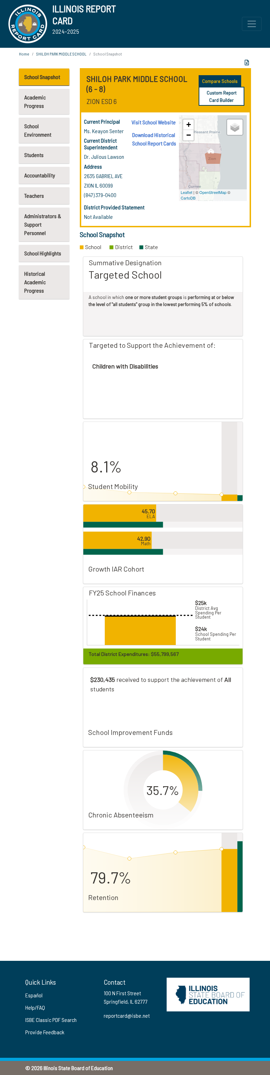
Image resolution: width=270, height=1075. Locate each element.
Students (34, 154)
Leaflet (186, 192)
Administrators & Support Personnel (42, 224)
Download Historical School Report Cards (154, 138)
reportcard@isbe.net (127, 1015)
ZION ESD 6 (101, 101)
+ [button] (188, 124)
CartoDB (188, 198)
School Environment (37, 130)
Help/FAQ (35, 1007)
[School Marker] (211, 153)
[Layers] (235, 127)
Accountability (39, 175)
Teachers (34, 195)
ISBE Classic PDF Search (51, 1019)
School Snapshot (42, 76)
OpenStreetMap (212, 192)
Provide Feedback (44, 1032)
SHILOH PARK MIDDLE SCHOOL (61, 53)
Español (34, 995)
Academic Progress (35, 101)
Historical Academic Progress (35, 282)
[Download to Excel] (247, 62)
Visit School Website (153, 122)
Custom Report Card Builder (222, 96)
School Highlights (42, 253)
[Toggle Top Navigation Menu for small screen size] (252, 24)
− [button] (188, 135)
